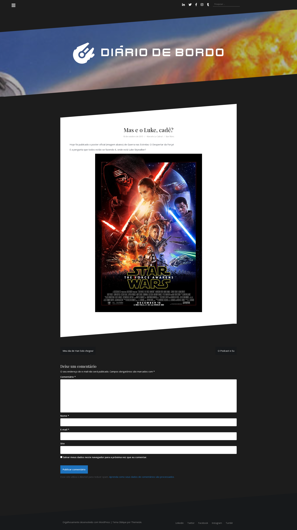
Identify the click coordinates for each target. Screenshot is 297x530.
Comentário (68, 376)
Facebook (203, 522)
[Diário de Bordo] (148, 52)
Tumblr (229, 522)
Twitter (190, 522)
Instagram (217, 522)
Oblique (123, 522)
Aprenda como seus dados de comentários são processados (141, 476)
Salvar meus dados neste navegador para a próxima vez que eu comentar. (105, 457)
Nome (64, 415)
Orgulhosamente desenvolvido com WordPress (86, 522)
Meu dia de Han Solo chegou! (78, 350)
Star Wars (170, 136)
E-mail (64, 429)
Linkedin (179, 522)
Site (62, 443)
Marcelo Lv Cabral (155, 136)
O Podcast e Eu (226, 350)
